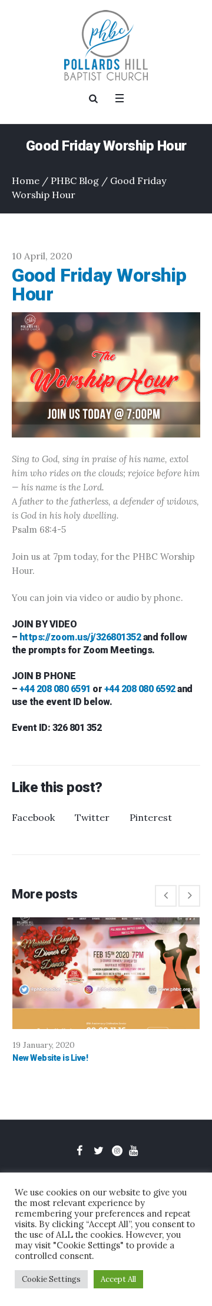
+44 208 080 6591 (55, 688)
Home (25, 180)
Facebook (33, 817)
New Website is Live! (50, 1058)
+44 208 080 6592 (139, 688)
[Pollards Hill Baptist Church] (106, 45)
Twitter (92, 817)
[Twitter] (98, 1150)
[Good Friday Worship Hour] (106, 373)
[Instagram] (117, 1150)
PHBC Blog (75, 180)
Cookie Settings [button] (51, 1279)
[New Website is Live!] (106, 973)
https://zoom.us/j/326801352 (80, 637)
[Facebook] (79, 1150)
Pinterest (151, 817)
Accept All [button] (118, 1279)
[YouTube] (133, 1150)
